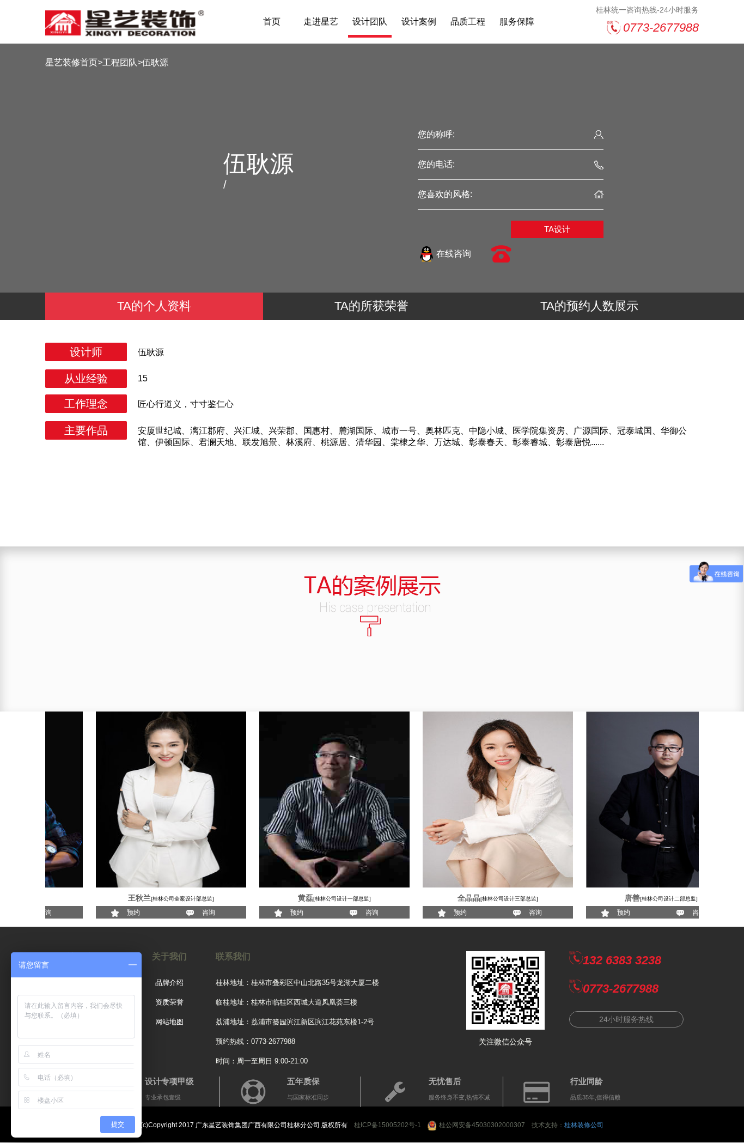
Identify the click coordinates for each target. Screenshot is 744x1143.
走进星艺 (320, 21)
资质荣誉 (169, 1002)
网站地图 (169, 1022)
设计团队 (369, 21)
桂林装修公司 (583, 1125)
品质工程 (467, 21)
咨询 (186, 912)
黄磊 (283, 897)
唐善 (610, 897)
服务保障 (516, 21)
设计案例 (418, 21)
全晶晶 (446, 897)
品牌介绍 (169, 982)
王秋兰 (117, 897)
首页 (271, 21)
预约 (111, 912)
